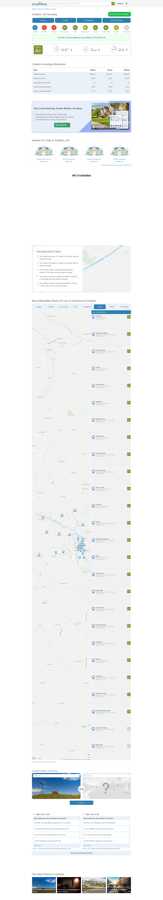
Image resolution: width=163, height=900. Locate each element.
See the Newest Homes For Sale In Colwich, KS (116, 165)
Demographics (89, 20)
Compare (81, 802)
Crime (75, 307)
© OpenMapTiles (84, 759)
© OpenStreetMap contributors (73, 759)
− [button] (88, 757)
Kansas (40, 9)
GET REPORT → (62, 125)
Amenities (51, 307)
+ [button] (88, 755)
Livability (119, 3)
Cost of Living (63, 307)
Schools (112, 307)
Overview (43, 20)
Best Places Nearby (116, 20)
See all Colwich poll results (81, 853)
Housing (99, 307)
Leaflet (89, 759)
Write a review (37, 848)
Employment (87, 307)
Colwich (47, 9)
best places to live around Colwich (46, 762)
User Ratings (124, 307)
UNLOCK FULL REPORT (120, 14)
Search (34, 9)
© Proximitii (64, 759)
